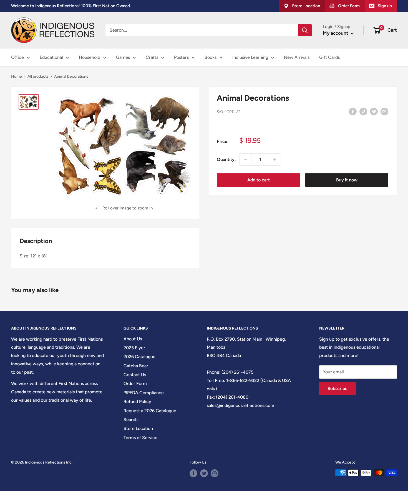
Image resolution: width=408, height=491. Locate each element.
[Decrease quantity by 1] (245, 159)
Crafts (152, 57)
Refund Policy (137, 401)
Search (131, 419)
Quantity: (226, 159)
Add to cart (258, 179)
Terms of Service (140, 437)
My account (336, 33)
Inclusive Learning (250, 57)
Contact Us (135, 374)
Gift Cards (329, 57)
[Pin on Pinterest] (363, 111)
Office (17, 57)
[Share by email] (384, 111)
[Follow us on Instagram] (214, 473)
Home (16, 76)
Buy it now (346, 179)
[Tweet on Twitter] (374, 111)
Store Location (138, 428)
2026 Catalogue (139, 356)
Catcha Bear (136, 365)
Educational (51, 57)
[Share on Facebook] (353, 111)
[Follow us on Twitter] (204, 473)
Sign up (385, 5)
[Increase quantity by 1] (275, 159)
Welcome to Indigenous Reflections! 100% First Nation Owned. (71, 5)
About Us (133, 338)
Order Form (135, 383)
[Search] (305, 30)
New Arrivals (296, 57)
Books (210, 57)
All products (38, 76)
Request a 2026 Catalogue (150, 410)
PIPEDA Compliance (144, 392)
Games (123, 57)
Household (89, 57)
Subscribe (337, 388)
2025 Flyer (134, 347)
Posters (181, 57)
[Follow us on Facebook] (193, 473)
